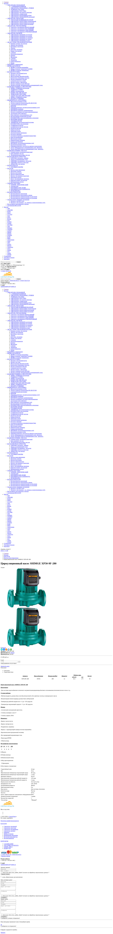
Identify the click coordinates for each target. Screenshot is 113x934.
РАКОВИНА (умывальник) (15, 64)
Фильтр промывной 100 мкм (19, 79)
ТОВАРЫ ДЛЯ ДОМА (13, 183)
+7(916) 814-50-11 (14, 280)
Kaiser (9, 211)
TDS (8, 242)
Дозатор (13, 48)
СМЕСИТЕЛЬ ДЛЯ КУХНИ (15, 18)
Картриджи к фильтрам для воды (20, 77)
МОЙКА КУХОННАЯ (13, 66)
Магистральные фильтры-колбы (20, 76)
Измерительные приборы (18, 140)
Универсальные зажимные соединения (18, 199)
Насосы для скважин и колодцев (20, 176)
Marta (8, 238)
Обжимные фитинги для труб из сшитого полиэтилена (26, 146)
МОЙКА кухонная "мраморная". (20, 70)
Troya (8, 248)
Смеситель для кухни (10, 828)
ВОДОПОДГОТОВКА (13, 72)
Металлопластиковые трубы (19, 101)
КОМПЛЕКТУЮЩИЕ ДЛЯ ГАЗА (17, 150)
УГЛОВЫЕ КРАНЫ (16, 121)
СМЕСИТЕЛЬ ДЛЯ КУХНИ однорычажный (23, 21)
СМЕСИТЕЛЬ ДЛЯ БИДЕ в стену (20, 40)
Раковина (6, 832)
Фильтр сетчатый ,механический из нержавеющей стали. (27, 85)
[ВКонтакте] (4, 649)
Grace (8, 241)
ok (1, 924)
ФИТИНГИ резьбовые (17, 109)
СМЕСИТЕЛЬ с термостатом (19, 14)
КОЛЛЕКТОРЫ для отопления (19, 124)
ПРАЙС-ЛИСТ (8, 847)
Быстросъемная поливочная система (21, 116)
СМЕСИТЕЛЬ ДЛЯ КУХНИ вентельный (22, 23)
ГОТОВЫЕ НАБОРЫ (17, 167)
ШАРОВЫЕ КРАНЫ (17, 119)
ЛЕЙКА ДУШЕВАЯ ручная (18, 97)
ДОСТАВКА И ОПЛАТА (11, 845)
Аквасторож (10, 239)
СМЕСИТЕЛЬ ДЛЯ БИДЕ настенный (21, 34)
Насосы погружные (16, 173)
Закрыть (3, 932)
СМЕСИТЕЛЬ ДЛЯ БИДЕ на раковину (22, 37)
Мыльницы (14, 57)
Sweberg (9, 235)
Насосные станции (16, 171)
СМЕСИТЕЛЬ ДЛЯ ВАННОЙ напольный (23, 17)
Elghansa (9, 228)
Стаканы (13, 58)
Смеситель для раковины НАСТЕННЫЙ (22, 28)
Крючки (13, 55)
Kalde (8, 236)
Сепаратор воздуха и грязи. (18, 80)
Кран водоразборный (17, 137)
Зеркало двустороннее (17, 45)
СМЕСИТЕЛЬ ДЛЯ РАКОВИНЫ (16, 25)
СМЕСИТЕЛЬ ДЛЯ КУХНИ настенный (22, 24)
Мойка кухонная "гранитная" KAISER (21, 69)
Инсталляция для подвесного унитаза (18, 204)
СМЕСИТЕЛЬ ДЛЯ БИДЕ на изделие (21, 36)
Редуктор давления (16, 134)
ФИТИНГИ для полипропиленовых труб (22, 143)
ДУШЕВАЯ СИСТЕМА (17, 9)
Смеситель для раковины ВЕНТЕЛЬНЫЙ (22, 27)
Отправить (4, 897)
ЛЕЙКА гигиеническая (17, 91)
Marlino (9, 233)
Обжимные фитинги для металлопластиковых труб (25, 107)
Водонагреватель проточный (19, 193)
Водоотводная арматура (10, 837)
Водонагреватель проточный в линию (21, 195)
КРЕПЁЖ (13, 106)
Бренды (6, 207)
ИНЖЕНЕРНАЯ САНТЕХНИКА (16, 100)
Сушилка (13, 52)
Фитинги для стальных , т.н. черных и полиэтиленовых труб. (28, 202)
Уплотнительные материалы (19, 132)
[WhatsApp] (11, 649)
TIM (8, 208)
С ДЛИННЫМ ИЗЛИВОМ (18, 6)
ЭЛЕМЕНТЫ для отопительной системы (22, 122)
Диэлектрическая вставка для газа (20, 155)
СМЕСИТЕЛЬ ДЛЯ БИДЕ (14, 33)
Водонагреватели (9, 838)
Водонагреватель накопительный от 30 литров (24, 198)
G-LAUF (9, 214)
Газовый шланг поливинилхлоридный (21, 152)
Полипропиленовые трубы (18, 144)
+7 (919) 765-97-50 (6, 271)
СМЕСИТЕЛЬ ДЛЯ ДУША (18, 11)
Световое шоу (14, 186)
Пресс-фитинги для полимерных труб (21, 115)
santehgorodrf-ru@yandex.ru (8, 286)
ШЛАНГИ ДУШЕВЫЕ (17, 98)
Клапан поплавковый (17, 141)
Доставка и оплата (9, 257)
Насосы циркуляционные (18, 170)
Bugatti (9, 219)
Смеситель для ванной (10, 826)
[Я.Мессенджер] (2, 649)
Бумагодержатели (16, 61)
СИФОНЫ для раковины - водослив (21, 161)
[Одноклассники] (6, 649)
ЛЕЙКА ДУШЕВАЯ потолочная (20, 88)
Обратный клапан (16, 131)
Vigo (8, 226)
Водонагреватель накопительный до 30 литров (24, 196)
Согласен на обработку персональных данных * (26, 872)
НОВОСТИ (7, 848)
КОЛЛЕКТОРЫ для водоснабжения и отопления (24, 118)
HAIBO (9, 222)
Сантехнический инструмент (19, 104)
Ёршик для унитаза (16, 51)
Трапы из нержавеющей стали (19, 159)
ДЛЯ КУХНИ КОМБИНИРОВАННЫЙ (22, 20)
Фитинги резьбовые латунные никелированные (24, 112)
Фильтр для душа (15, 75)
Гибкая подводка (15, 129)
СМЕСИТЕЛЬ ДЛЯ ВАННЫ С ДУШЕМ (22, 8)
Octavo (9, 244)
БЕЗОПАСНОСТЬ (12, 165)
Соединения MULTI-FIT (14, 205)
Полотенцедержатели (17, 54)
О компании (7, 256)
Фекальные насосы (16, 177)
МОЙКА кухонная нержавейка (19, 67)
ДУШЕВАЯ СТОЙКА (17, 89)
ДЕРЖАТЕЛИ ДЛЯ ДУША (18, 94)
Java (8, 251)
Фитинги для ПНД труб (17, 201)
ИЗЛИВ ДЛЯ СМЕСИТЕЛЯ (19, 92)
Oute (8, 216)
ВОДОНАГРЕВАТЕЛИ (14, 192)
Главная (6, 2)
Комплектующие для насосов (19, 180)
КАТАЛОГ (4, 823)
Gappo (9, 253)
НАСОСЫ (10, 168)
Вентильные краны (16, 138)
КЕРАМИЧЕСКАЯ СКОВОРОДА (20, 189)
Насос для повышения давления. (20, 179)
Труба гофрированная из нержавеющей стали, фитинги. (26, 147)
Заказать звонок (5, 856)
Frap (8, 220)
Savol (8, 217)
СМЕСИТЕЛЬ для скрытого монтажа (21, 12)
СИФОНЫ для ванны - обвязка (19, 158)
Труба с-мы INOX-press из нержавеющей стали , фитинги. (27, 149)
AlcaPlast (9, 229)
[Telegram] (9, 649)
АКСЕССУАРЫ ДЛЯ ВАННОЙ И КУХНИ (19, 42)
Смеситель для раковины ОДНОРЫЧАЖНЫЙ (24, 31)
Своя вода (10, 247)
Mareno (9, 245)
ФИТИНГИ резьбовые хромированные (22, 110)
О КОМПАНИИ (8, 844)
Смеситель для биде (9, 831)
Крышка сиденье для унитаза (19, 43)
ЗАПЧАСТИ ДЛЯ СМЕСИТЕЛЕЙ (20, 95)
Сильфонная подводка (17, 125)
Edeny (9, 213)
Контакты (7, 259)
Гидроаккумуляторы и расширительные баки (23, 135)
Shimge (9, 232)
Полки (12, 63)
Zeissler (9, 254)
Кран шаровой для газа (17, 153)
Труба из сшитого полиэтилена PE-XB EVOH (24, 103)
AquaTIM (10, 210)
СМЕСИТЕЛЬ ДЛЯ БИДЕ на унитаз (21, 39)
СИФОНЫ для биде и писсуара (19, 162)
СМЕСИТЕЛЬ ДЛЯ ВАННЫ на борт (21, 15)
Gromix (9, 223)
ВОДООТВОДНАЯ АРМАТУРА (16, 156)
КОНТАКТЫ (4, 841)
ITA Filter (9, 225)
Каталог (6, 3)
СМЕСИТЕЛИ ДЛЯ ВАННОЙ (16, 5)
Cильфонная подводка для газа (19, 127)
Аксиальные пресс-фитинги (18, 113)
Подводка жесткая (16, 128)
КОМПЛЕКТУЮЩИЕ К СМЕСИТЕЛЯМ (19, 86)
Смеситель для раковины (11, 829)
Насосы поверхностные (17, 174)
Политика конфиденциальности (10, 821)
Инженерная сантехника (11, 835)
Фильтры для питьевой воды (19, 73)
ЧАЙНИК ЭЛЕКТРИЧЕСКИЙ (19, 184)
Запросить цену (5, 666)
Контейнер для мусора (17, 46)
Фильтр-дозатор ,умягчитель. (19, 82)
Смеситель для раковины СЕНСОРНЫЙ (22, 30)
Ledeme (9, 231)
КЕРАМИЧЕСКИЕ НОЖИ (18, 187)
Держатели (14, 60)
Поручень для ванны (16, 49)
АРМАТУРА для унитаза (18, 164)
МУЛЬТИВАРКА (15, 190)
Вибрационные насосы (17, 181)
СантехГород (12, 816)
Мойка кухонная (8, 834)
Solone (9, 250)
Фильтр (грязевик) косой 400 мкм (20, 83)
